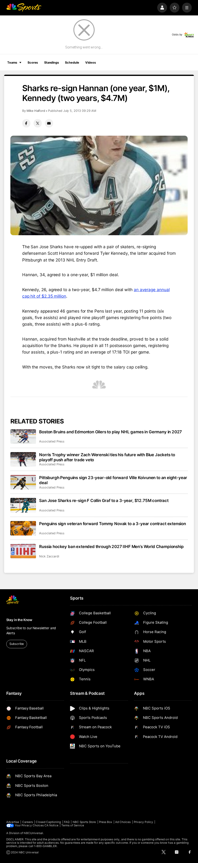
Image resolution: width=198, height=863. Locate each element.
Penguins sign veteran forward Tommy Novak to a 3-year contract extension (112, 523)
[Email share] (49, 123)
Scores (33, 62)
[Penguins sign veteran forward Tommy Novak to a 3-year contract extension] (23, 528)
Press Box (105, 822)
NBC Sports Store (84, 822)
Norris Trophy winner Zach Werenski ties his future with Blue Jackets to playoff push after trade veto (107, 457)
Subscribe (16, 644)
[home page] (23, 8)
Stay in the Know (19, 620)
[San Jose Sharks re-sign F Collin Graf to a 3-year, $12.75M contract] (23, 505)
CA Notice (51, 825)
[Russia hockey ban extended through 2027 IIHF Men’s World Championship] (23, 551)
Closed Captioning (48, 822)
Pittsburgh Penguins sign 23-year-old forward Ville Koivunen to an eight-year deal (113, 480)
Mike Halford (36, 111)
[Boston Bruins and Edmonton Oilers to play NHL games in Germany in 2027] (23, 436)
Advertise (12, 822)
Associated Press (51, 441)
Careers (27, 822)
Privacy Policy (143, 822)
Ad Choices (123, 822)
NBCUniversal (33, 833)
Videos (90, 62)
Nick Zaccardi (49, 556)
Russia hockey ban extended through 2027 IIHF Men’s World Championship (111, 546)
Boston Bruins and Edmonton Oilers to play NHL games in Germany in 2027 (110, 431)
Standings (51, 62)
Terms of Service (72, 825)
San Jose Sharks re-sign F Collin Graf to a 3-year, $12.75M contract (104, 500)
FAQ (67, 822)
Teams (12, 62)
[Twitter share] (38, 123)
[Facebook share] (26, 123)
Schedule (72, 62)
